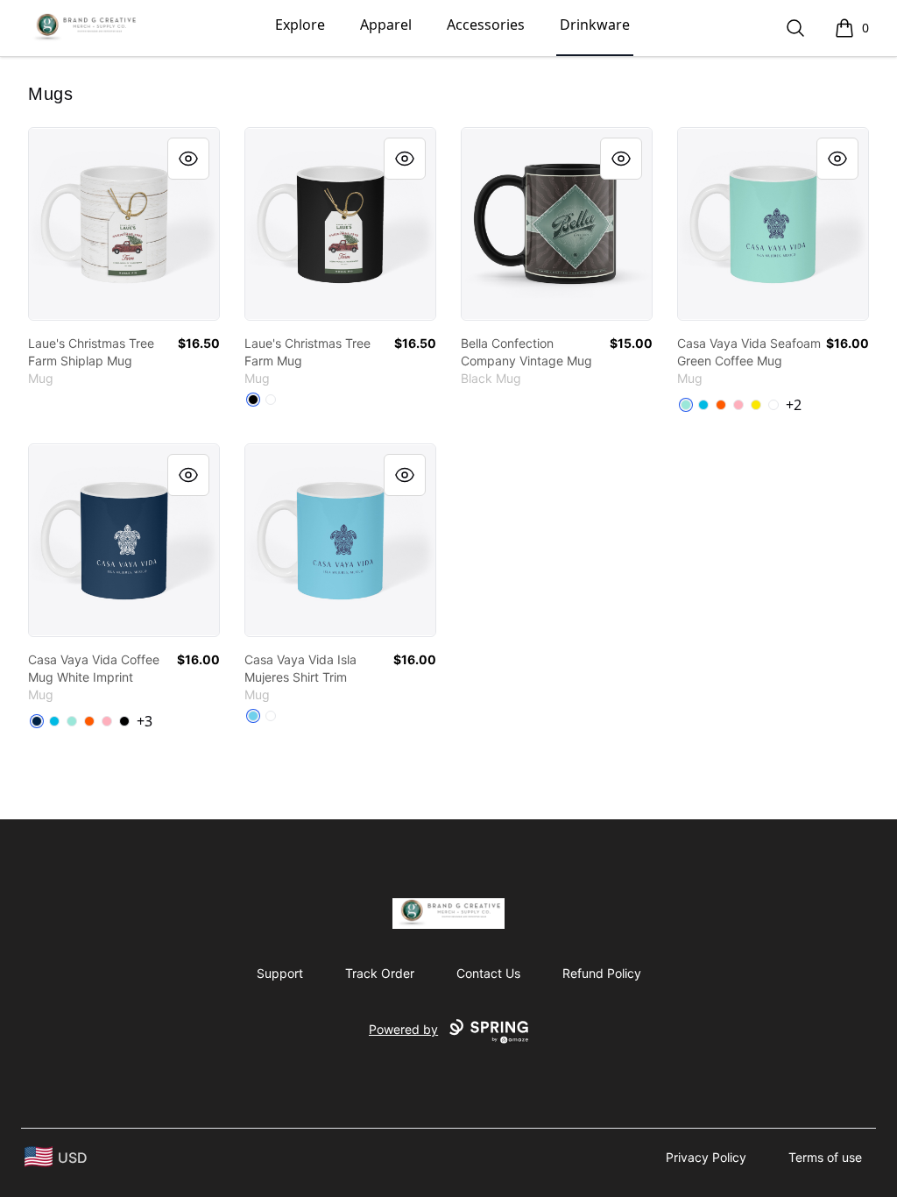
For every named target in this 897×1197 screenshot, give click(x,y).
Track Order (379, 973)
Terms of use (825, 1157)
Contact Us (488, 973)
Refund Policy (601, 973)
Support (280, 973)
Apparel (386, 24)
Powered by (403, 1029)
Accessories (486, 24)
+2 (794, 404)
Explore (300, 24)
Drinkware (595, 24)
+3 (144, 721)
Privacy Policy (706, 1157)
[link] (124, 224)
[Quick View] (188, 159)
